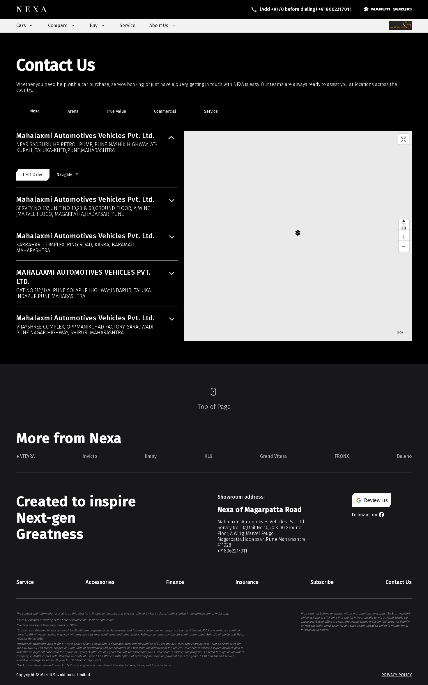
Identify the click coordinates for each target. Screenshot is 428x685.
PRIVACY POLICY (396, 674)
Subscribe (322, 582)
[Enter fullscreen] (403, 139)
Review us (376, 500)
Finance (175, 582)
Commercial (165, 111)
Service (127, 25)
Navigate (64, 174)
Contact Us (398, 582)
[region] (298, 236)
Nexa (35, 111)
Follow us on (364, 515)
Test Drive (33, 174)
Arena (73, 111)
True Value (116, 111)
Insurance (247, 582)
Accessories (100, 582)
